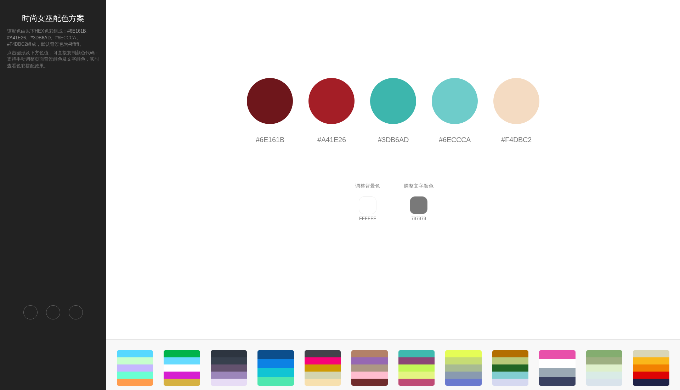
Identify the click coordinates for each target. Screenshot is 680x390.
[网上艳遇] (323, 368)
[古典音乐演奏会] (604, 368)
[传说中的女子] (369, 368)
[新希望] (463, 368)
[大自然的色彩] (182, 368)
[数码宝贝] (416, 368)
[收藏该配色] (76, 312)
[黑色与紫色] (229, 368)
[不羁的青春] (651, 368)
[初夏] (510, 368)
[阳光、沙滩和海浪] (135, 368)
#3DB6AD (40, 37)
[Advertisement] (53, 186)
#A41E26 (16, 37)
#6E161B (76, 31)
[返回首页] (30, 312)
